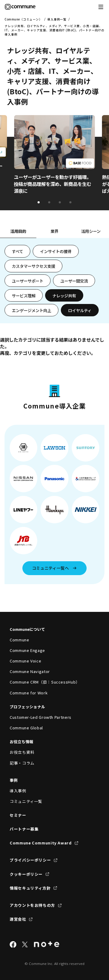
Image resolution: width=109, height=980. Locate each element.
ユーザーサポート (27, 281)
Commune (19, 640)
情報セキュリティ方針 (30, 888)
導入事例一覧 (56, 19)
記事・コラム (22, 763)
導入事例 (18, 791)
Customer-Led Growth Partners (40, 717)
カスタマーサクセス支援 (33, 266)
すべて (17, 251)
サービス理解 (23, 296)
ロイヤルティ (79, 310)
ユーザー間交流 (74, 281)
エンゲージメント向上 (31, 310)
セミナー (18, 815)
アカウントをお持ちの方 (32, 905)
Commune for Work (29, 693)
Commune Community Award (41, 843)
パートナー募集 (24, 829)
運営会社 (18, 919)
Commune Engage (27, 650)
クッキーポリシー (26, 874)
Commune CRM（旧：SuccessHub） (45, 682)
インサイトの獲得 (55, 251)
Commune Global (26, 728)
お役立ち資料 (22, 752)
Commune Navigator (30, 671)
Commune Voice (25, 661)
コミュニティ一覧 (26, 801)
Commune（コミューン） (23, 19)
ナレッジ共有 (64, 296)
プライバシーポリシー (30, 860)
